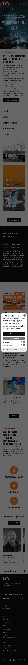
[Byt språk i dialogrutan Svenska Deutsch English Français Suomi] (24, 315)
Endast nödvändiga (14, 338)
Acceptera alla (14, 334)
